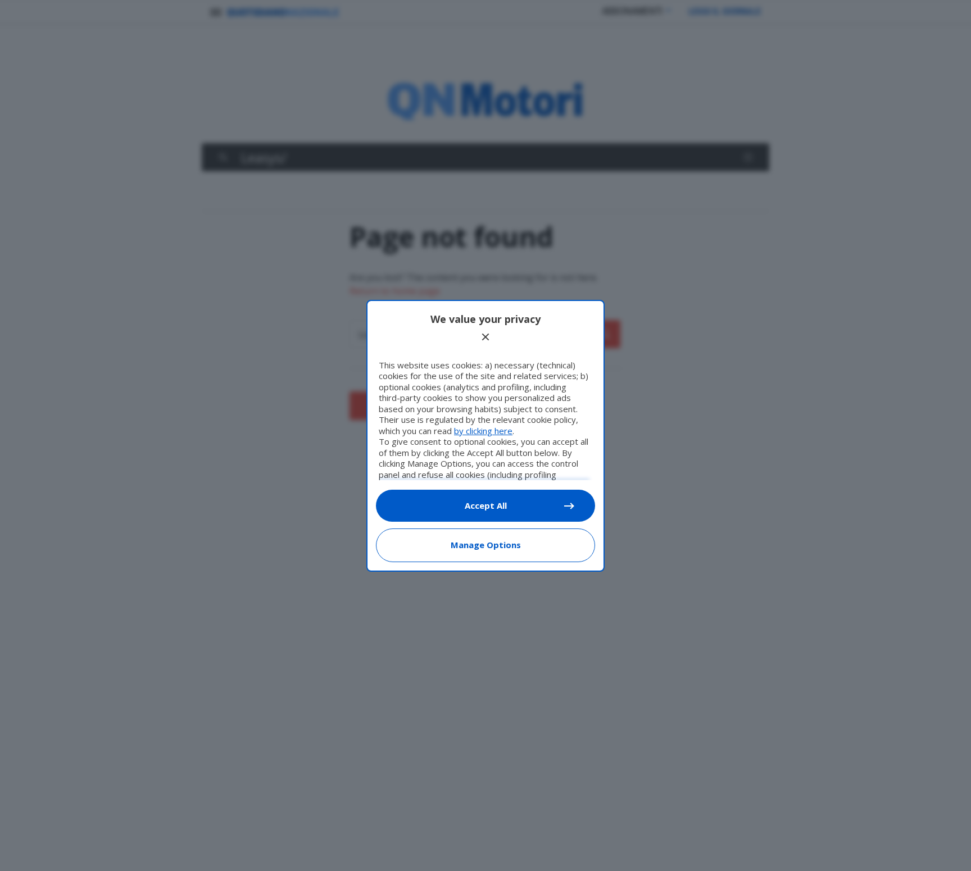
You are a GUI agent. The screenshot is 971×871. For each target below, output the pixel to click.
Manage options (486, 544)
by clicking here (483, 430)
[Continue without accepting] (485, 336)
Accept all (486, 505)
